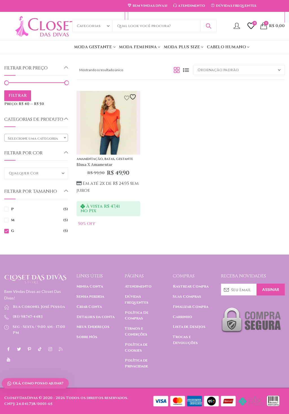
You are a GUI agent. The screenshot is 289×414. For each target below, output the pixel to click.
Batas (109, 159)
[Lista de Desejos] (131, 97)
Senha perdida (90, 296)
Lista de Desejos (189, 326)
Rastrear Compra (191, 286)
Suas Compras (187, 296)
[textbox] (36, 139)
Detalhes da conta (95, 316)
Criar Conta (89, 306)
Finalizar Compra (190, 306)
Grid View (176, 70)
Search (208, 26)
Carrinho (182, 316)
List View (186, 70)
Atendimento (138, 286)
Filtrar (17, 95)
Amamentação (89, 159)
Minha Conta (89, 286)
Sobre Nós (86, 336)
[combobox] (36, 138)
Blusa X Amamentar (94, 164)
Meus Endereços (93, 326)
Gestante (124, 159)
